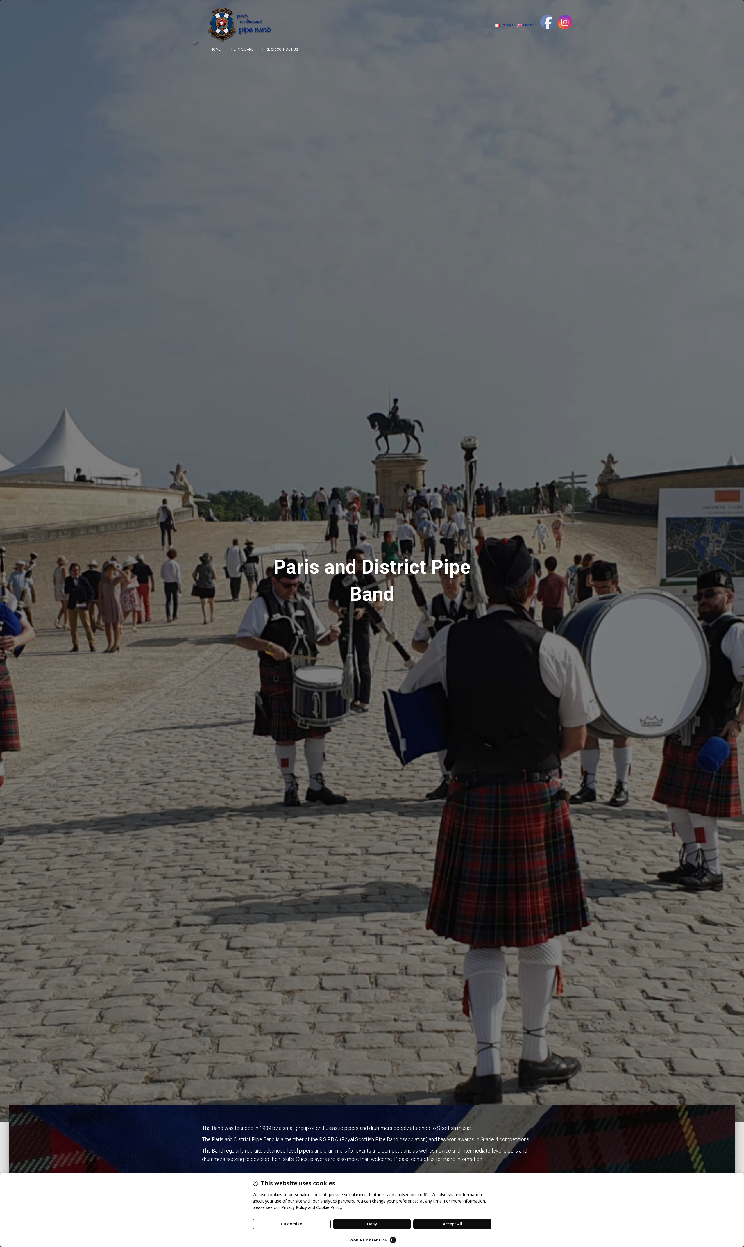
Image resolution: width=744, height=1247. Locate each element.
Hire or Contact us (280, 49)
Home (216, 49)
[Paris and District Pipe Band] (240, 24)
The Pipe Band (241, 49)
